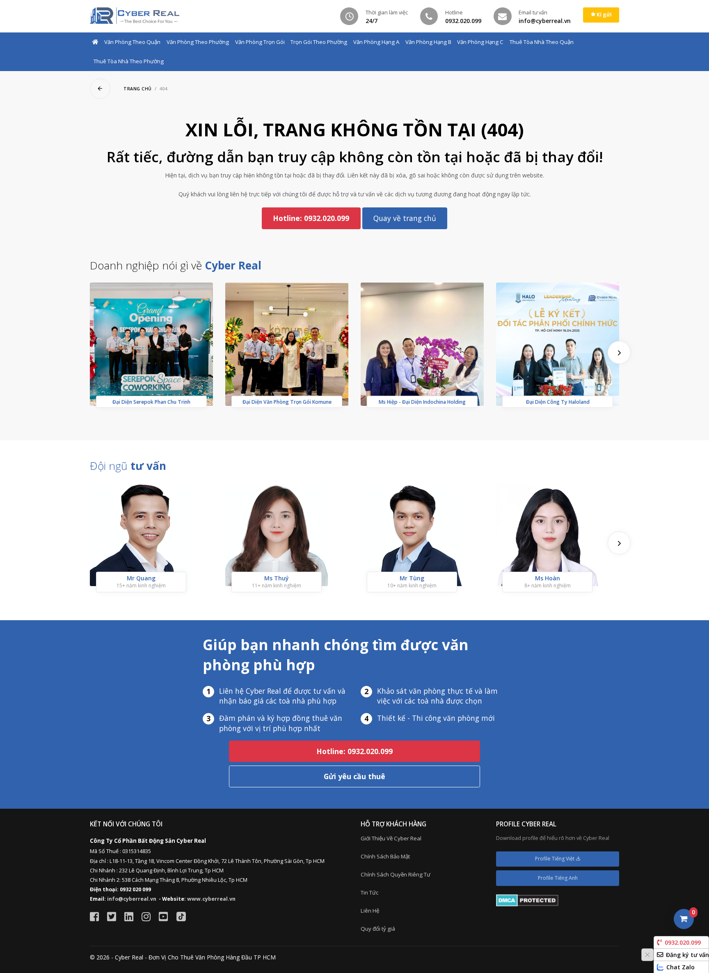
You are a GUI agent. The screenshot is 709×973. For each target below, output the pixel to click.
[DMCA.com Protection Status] (527, 899)
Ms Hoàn (547, 578)
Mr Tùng (412, 578)
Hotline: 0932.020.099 (311, 218)
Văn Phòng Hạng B (428, 42)
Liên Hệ (370, 910)
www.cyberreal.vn (211, 898)
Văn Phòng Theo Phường (198, 42)
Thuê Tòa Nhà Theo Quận (542, 42)
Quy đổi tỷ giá (378, 928)
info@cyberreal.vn (131, 898)
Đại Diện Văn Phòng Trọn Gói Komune (287, 401)
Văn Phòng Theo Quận (132, 42)
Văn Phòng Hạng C (480, 42)
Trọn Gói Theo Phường (318, 42)
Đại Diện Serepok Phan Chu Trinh (151, 401)
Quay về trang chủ (404, 218)
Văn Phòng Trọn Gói (260, 42)
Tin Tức (369, 892)
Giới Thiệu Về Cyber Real (391, 838)
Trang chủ (138, 89)
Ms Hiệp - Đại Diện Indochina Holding (422, 401)
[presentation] (619, 352)
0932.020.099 (683, 942)
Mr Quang (141, 578)
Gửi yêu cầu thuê (354, 776)
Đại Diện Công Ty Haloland (558, 401)
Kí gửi (603, 14)
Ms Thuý (276, 578)
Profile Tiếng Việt (555, 858)
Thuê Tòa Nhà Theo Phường (129, 61)
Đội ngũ (128, 465)
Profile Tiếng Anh (558, 877)
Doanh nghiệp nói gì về (175, 265)
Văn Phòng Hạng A (376, 42)
